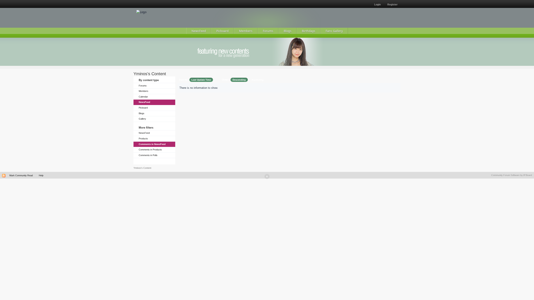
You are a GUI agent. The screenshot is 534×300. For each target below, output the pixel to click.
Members (143, 91)
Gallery (142, 119)
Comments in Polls (148, 155)
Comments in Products (150, 149)
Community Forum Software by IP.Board (511, 175)
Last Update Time (201, 80)
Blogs (141, 113)
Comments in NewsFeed (152, 144)
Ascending (257, 80)
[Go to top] (267, 176)
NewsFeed (144, 102)
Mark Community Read (21, 175)
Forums (143, 85)
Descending (239, 80)
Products (143, 138)
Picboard (143, 107)
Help (41, 175)
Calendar (143, 96)
